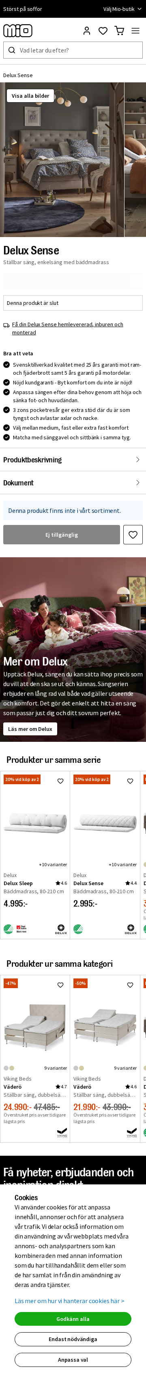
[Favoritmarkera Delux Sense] (133, 534)
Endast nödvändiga (73, 1339)
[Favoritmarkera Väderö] (60, 984)
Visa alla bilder (30, 95)
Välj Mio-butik (119, 9)
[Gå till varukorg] (119, 30)
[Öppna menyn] (135, 30)
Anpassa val (73, 1359)
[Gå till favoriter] (103, 30)
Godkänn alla (72, 1319)
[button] (62, 159)
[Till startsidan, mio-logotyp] (17, 30)
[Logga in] (86, 30)
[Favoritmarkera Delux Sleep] (60, 781)
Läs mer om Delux (30, 729)
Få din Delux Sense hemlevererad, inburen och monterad (67, 328)
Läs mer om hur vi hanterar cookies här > (70, 1301)
